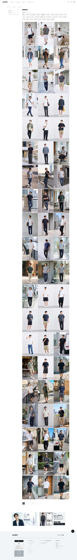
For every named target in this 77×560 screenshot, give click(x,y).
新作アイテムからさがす (31, 542)
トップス (31, 544)
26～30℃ (48, 19)
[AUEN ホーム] (5, 2)
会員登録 (19, 543)
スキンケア (29, 553)
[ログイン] (68, 2)
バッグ (24, 19)
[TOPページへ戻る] (72, 531)
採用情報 (57, 544)
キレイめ (48, 14)
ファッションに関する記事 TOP (44, 542)
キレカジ (52, 14)
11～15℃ (35, 19)
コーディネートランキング (13, 14)
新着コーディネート (12, 12)
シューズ (60, 16)
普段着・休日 (43, 14)
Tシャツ (61, 14)
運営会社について (58, 543)
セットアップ (30, 552)
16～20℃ (40, 19)
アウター (31, 543)
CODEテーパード (43, 16)
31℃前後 (52, 19)
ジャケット (28, 16)
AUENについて (58, 542)
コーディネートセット (31, 550)
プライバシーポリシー (58, 548)
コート (32, 16)
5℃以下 (28, 19)
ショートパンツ (55, 16)
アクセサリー (30, 549)
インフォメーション (30, 2)
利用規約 (57, 547)
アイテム (11, 2)
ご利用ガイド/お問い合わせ (19, 548)
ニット (24, 16)
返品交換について (18, 546)
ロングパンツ (49, 16)
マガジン (23, 2)
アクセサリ (64, 16)
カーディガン (37, 16)
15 (32, 503)
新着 (23, 14)
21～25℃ (44, 19)
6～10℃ (31, 19)
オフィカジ (38, 14)
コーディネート (17, 2)
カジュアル (57, 14)
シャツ (65, 14)
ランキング (27, 14)
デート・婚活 (33, 14)
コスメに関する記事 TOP (43, 543)
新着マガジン (11, 10)
